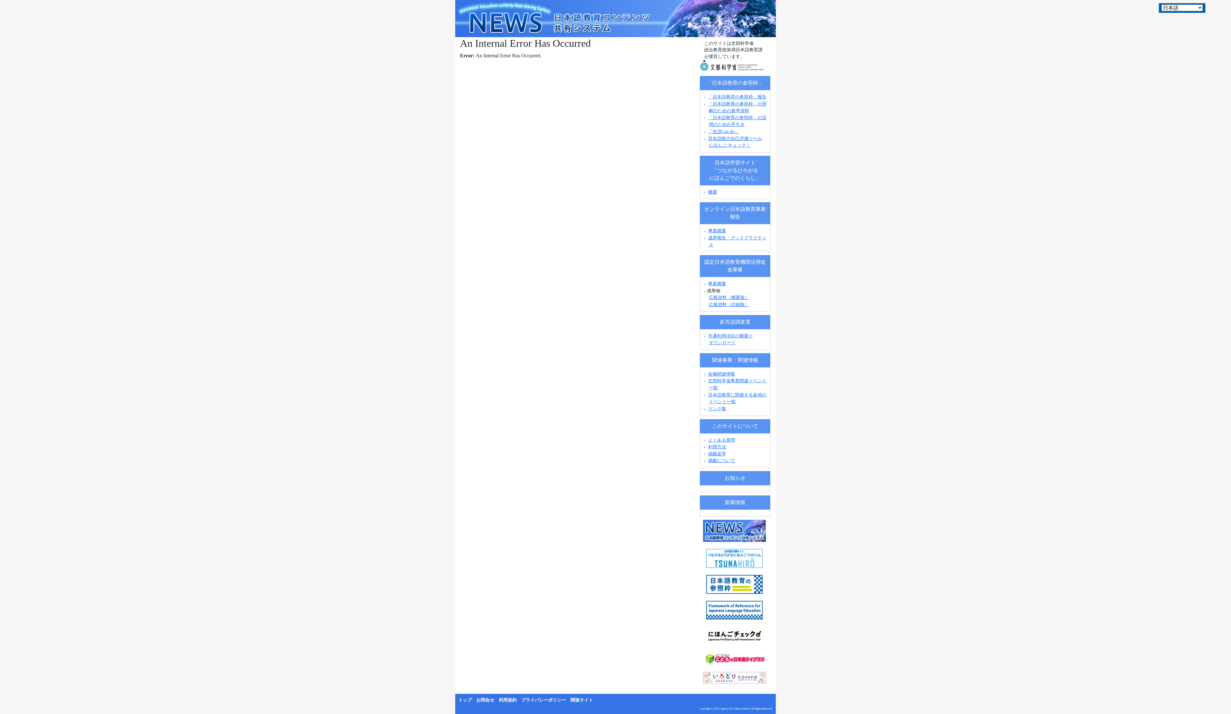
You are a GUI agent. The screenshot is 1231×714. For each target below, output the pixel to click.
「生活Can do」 (723, 131)
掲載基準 (717, 453)
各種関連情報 (721, 374)
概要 (712, 192)
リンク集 (717, 408)
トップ (465, 700)
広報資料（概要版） (729, 297)
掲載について (721, 460)
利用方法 (717, 446)
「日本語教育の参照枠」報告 (737, 96)
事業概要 (717, 230)
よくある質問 (721, 440)
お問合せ (485, 700)
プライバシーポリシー (543, 700)
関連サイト (582, 700)
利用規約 (508, 700)
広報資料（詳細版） (729, 304)
